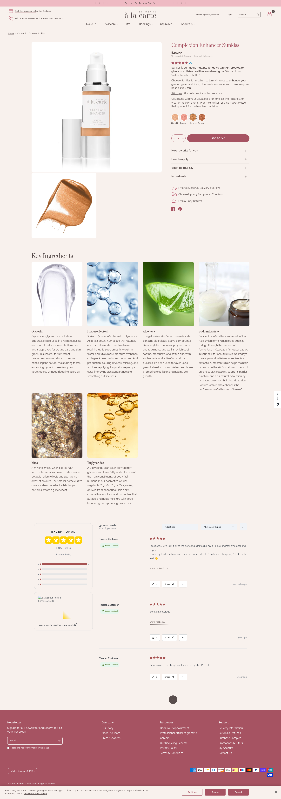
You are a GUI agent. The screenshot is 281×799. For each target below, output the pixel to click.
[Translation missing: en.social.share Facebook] (173, 209)
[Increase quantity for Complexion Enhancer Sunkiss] (183, 138)
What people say (182, 167)
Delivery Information (231, 728)
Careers (164, 738)
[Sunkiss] (193, 117)
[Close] (275, 792)
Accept (238, 792)
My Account (226, 747)
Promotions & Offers (231, 743)
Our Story (107, 728)
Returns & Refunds (230, 733)
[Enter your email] (59, 741)
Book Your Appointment (25, 11)
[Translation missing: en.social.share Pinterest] (180, 209)
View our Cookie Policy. (35, 793)
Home (11, 33)
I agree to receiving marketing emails (30, 748)
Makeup (91, 24)
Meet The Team (111, 733)
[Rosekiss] (184, 117)
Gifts (127, 24)
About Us (187, 24)
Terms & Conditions (171, 753)
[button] (181, 63)
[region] (140, 792)
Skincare (110, 24)
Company (108, 722)
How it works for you (184, 150)
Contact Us (225, 753)
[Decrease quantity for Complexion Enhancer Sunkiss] (174, 138)
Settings (192, 792)
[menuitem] (92, 24)
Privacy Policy (168, 747)
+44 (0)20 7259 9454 (54, 18)
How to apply (180, 159)
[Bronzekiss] (202, 117)
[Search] (249, 14)
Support (224, 722)
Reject (215, 792)
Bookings (145, 24)
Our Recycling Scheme (173, 743)
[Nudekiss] (175, 117)
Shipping (187, 56)
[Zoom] (155, 49)
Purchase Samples (230, 738)
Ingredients (178, 176)
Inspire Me (166, 24)
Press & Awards (111, 738)
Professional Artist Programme (178, 733)
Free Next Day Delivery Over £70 (140, 3)
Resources (166, 722)
